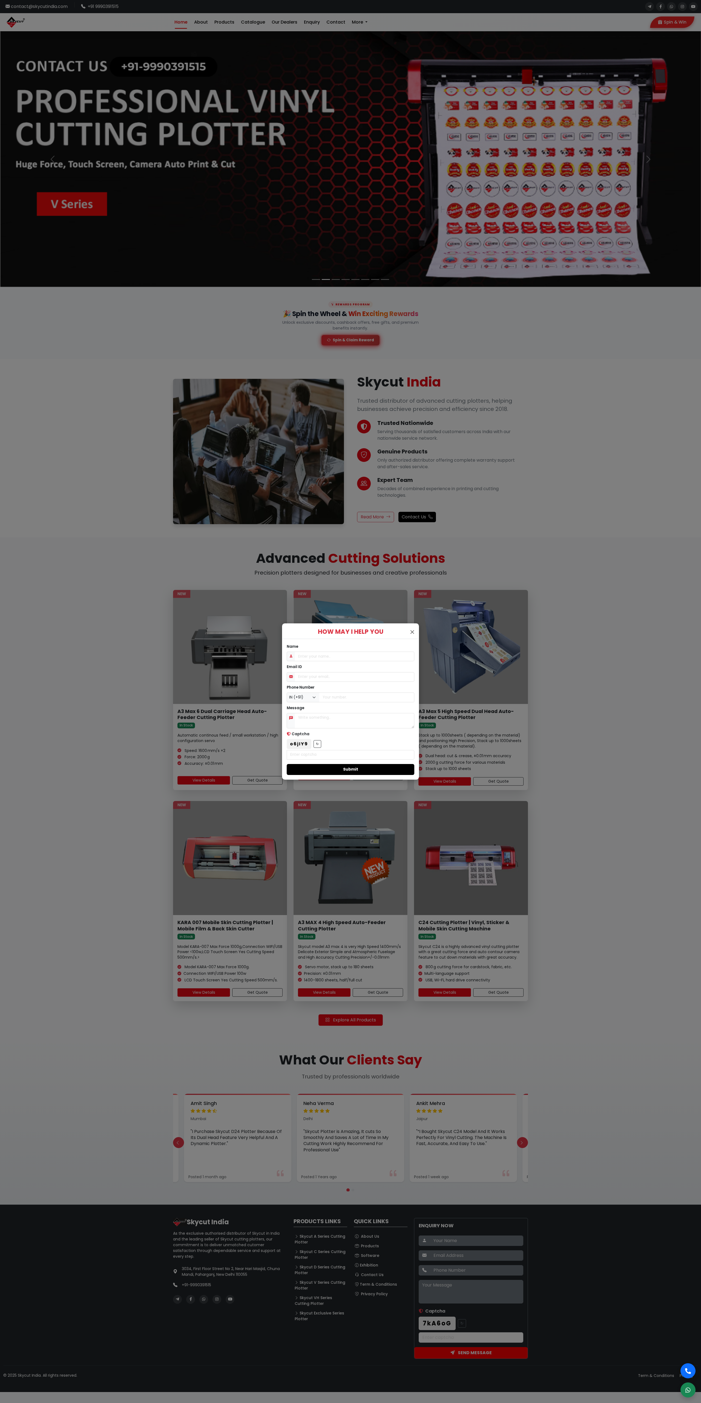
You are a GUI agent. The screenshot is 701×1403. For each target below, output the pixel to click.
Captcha (300, 734)
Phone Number (301, 687)
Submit (350, 769)
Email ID (294, 666)
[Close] (412, 632)
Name (292, 646)
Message (295, 708)
